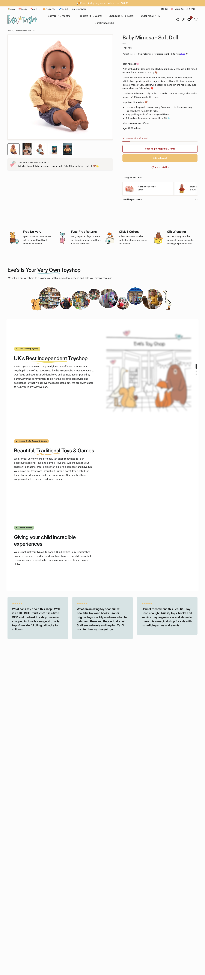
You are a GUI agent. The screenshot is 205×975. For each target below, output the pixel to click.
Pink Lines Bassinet (147, 187)
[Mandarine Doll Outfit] (182, 188)
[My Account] (184, 19)
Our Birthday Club (105, 23)
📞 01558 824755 (78, 9)
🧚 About (11, 9)
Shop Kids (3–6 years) (121, 16)
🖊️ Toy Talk (63, 9)
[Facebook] (162, 9)
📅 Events (22, 9)
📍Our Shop (35, 9)
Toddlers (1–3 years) (90, 16)
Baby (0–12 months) (59, 16)
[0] (194, 19)
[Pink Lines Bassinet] (129, 188)
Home (10, 31)
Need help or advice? (132, 199)
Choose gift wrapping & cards (160, 148)
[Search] (178, 19)
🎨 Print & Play (49, 9)
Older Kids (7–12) (151, 16)
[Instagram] (166, 9)
